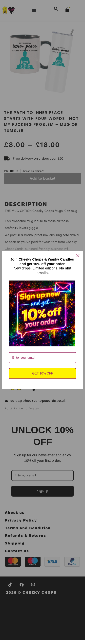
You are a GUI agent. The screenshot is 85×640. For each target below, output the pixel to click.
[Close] (78, 255)
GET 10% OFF (42, 373)
